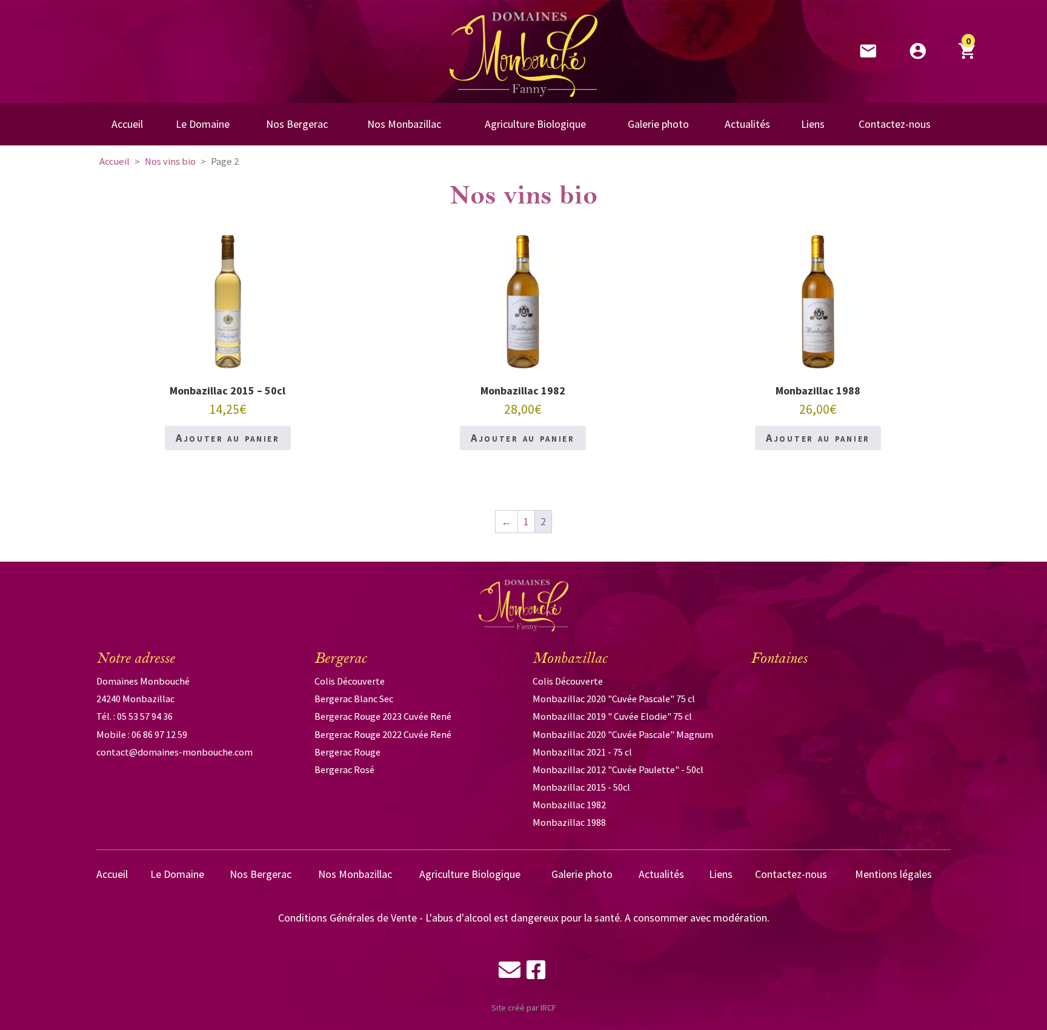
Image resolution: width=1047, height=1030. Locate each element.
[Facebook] (536, 972)
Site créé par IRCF (523, 1007)
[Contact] (509, 972)
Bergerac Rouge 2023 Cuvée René (382, 716)
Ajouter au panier (228, 438)
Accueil (114, 161)
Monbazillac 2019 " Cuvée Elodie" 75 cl (612, 716)
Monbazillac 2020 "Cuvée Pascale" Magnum (623, 734)
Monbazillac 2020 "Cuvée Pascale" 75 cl (614, 699)
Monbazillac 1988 (569, 822)
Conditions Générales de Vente (347, 918)
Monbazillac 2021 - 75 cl (582, 752)
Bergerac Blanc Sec (353, 699)
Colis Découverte (349, 681)
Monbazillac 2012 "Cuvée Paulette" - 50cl (618, 769)
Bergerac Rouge (347, 752)
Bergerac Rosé (344, 769)
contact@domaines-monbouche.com (174, 752)
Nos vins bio (170, 161)
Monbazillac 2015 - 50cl (581, 787)
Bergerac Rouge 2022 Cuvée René (382, 734)
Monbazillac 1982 (569, 805)
